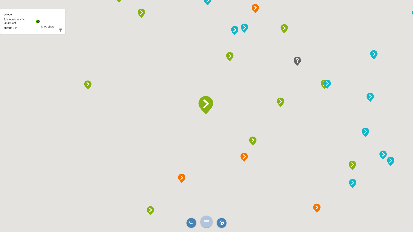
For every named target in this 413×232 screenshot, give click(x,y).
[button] (206, 105)
